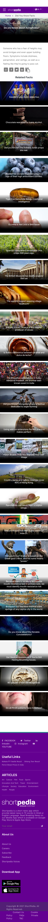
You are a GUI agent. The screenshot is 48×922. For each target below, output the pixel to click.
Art (3, 780)
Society (14, 786)
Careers (5, 848)
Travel (22, 783)
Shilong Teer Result (32, 761)
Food (21, 780)
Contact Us (18, 912)
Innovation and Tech (10, 783)
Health (4, 790)
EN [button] (38, 9)
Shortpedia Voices (11, 861)
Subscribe (7, 852)
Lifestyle (5, 786)
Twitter (27, 740)
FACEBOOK (9, 740)
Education (22, 786)
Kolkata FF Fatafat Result (12, 761)
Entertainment (32, 783)
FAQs (21, 915)
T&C (21, 918)
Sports (27, 780)
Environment (33, 786)
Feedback (6, 857)
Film (15, 780)
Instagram (22, 743)
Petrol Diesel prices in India (13, 765)
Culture (9, 780)
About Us (6, 844)
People (12, 790)
